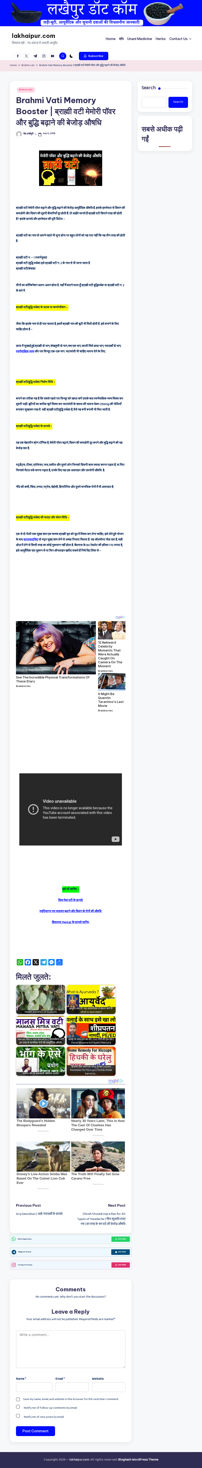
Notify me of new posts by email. (44, 1417)
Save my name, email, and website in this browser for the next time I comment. (71, 1399)
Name (21, 1379)
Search (149, 88)
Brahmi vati (26, 90)
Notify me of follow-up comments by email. (50, 1408)
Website (98, 1379)
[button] (93, 56)
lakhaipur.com (33, 35)
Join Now (122, 1239)
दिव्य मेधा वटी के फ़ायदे (70, 900)
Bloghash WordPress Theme (138, 1460)
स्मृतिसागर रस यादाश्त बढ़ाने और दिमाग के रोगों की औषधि (70, 911)
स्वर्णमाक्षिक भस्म (25, 352)
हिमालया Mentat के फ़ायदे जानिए (71, 922)
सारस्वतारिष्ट (30, 540)
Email (60, 1379)
